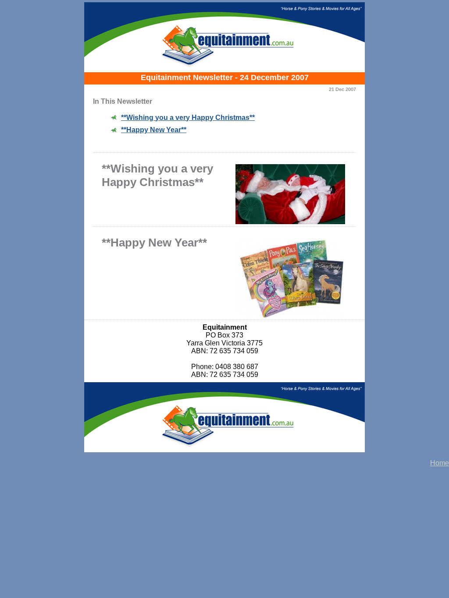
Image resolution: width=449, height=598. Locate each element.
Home (439, 463)
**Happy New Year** (153, 130)
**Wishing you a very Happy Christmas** (188, 117)
